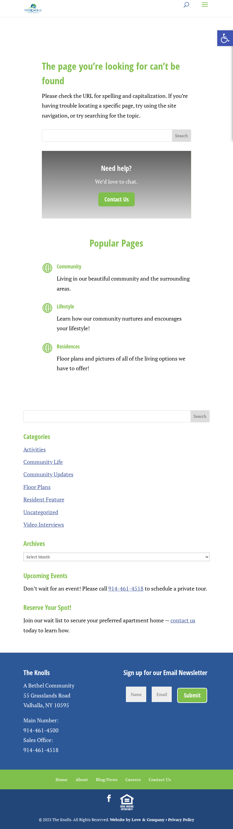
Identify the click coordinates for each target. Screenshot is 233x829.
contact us (183, 620)
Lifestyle (65, 306)
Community (69, 266)
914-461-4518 (126, 588)
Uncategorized (40, 512)
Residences (68, 346)
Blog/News (106, 779)
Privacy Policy (181, 819)
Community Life (43, 461)
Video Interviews (43, 524)
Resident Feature (43, 499)
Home (62, 779)
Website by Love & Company (137, 819)
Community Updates (48, 474)
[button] (225, 38)
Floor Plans (37, 487)
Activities (34, 449)
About (82, 779)
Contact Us (116, 199)
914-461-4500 (41, 730)
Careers (133, 779)
